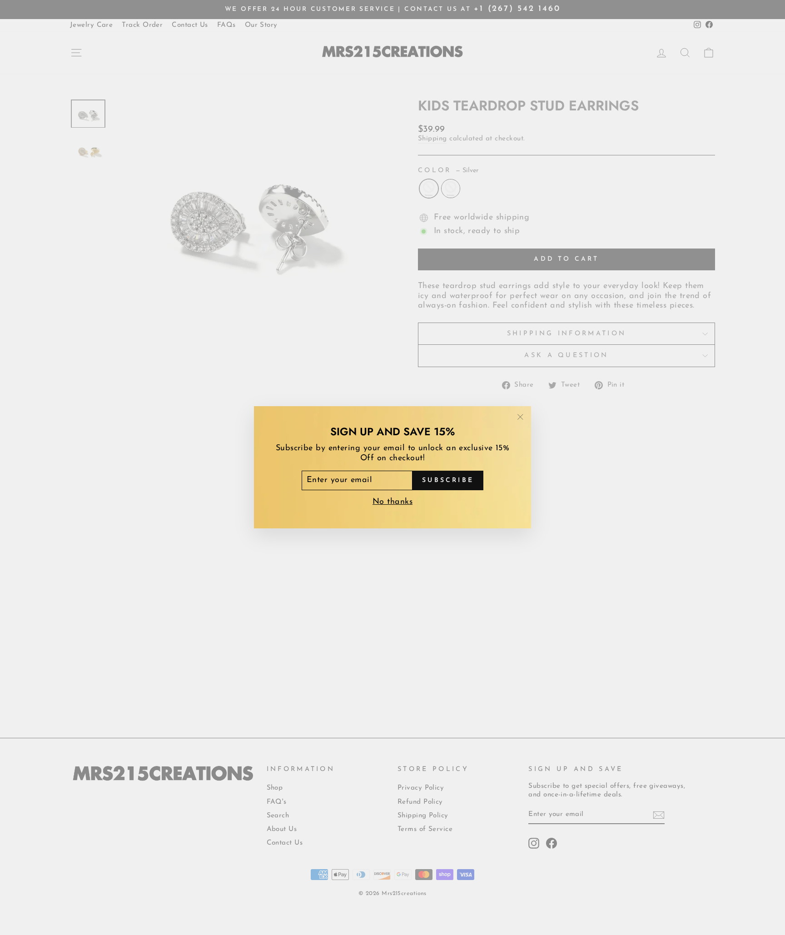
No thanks (392, 502)
